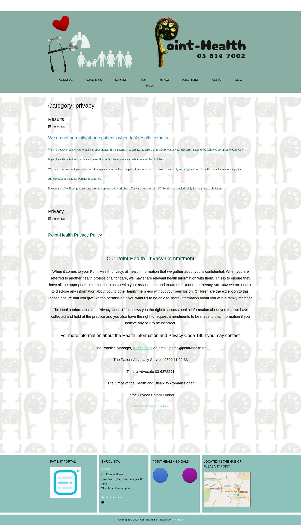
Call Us (105, 469)
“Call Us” (216, 79)
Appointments (94, 79)
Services (164, 79)
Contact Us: (66, 79)
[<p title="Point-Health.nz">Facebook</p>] (160, 475)
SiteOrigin (177, 519)
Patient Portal (190, 79)
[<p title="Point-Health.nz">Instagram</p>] (189, 475)
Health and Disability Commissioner (165, 383)
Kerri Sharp (142, 348)
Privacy (150, 85)
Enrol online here (111, 497)
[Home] (150, 43)
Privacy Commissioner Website (150, 406)
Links (238, 79)
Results (56, 119)
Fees (143, 79)
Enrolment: (121, 79)
